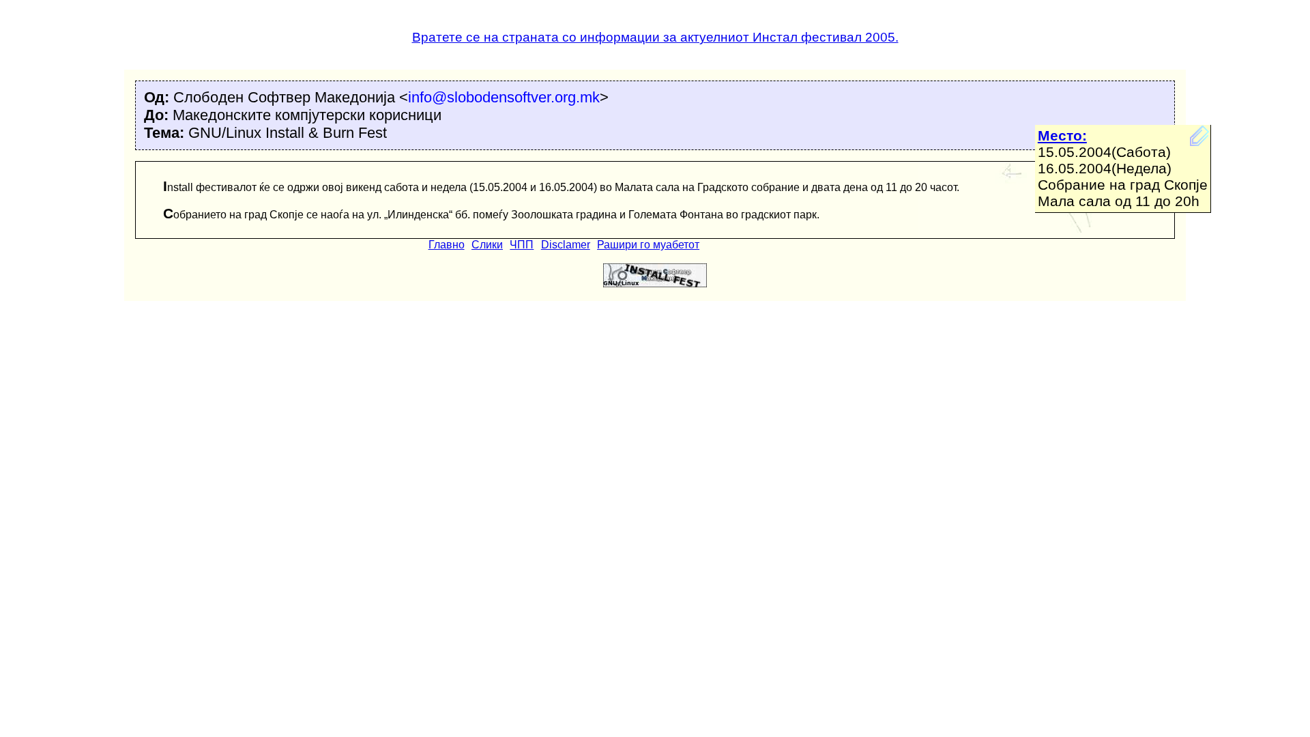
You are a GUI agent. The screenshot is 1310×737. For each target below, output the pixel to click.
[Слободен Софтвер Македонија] (655, 283)
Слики (487, 244)
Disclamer (565, 244)
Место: (1062, 135)
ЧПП (522, 244)
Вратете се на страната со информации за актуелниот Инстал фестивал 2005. (655, 37)
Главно (446, 244)
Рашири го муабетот (648, 244)
